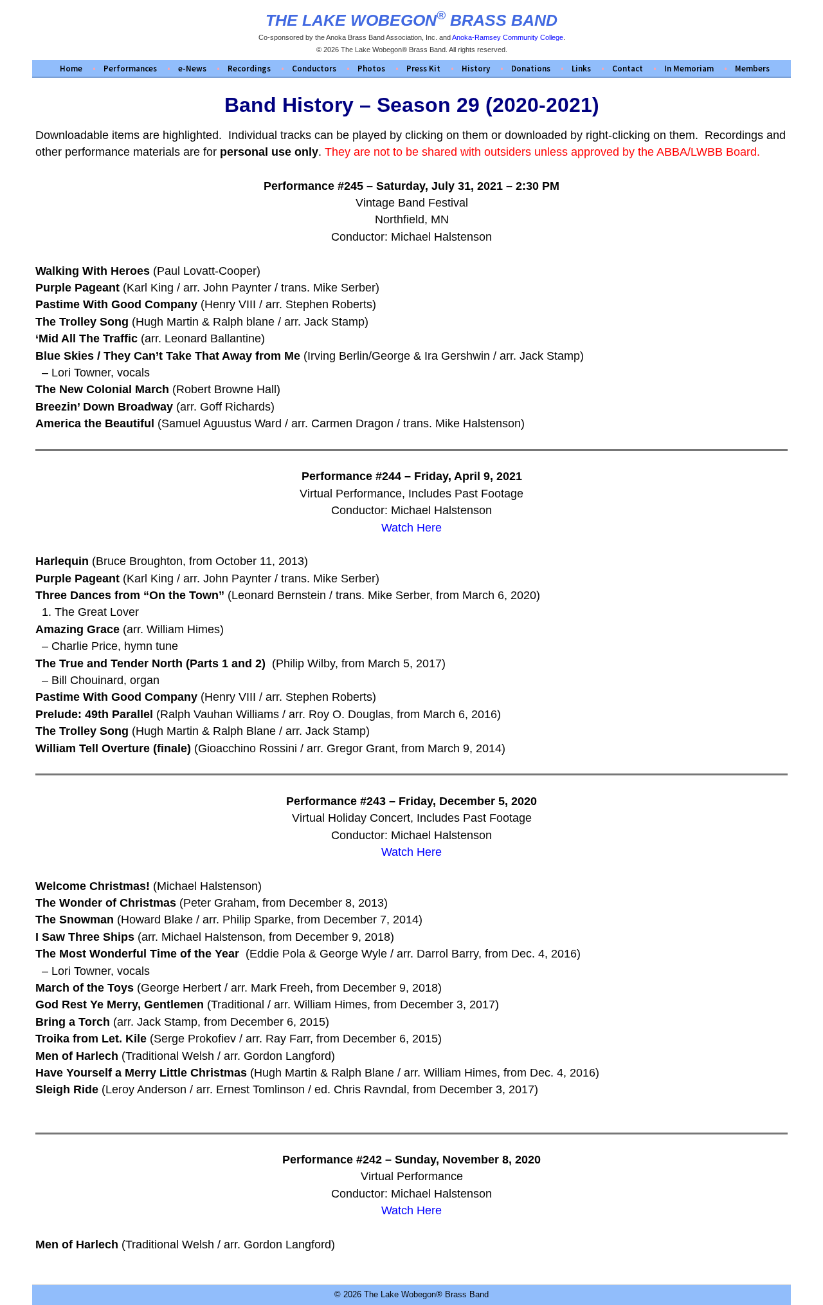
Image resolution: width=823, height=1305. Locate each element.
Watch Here (411, 527)
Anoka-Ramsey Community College (507, 37)
